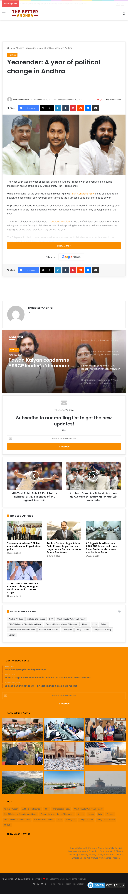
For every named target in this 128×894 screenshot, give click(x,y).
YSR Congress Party (83, 193)
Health (85, 624)
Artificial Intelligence (36, 619)
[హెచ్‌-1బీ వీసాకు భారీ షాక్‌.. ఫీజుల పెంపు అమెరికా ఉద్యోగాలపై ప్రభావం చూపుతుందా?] (105, 753)
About (61, 884)
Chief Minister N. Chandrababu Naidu (25, 624)
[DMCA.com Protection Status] (106, 888)
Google (80, 814)
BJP (51, 619)
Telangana (67, 629)
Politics (20, 48)
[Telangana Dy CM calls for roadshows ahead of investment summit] (22, 729)
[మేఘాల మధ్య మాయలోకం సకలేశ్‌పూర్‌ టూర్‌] (22, 782)
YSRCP (12, 635)
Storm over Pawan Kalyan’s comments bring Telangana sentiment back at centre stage (23, 588)
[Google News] (71, 257)
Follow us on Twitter (17, 834)
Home (12, 48)
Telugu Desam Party (102, 629)
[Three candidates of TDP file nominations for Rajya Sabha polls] (24, 530)
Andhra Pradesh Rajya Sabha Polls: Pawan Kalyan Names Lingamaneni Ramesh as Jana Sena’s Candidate (64, 548)
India (94, 624)
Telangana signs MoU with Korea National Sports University (49, 3)
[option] (64, 361)
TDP (60, 819)
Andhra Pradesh (16, 619)
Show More (63, 245)
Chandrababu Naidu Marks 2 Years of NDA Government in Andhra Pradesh (41, 363)
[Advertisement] (64, 30)
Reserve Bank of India (48, 629)
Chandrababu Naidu (59, 221)
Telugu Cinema (82, 629)
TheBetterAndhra (21, 99)
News (13, 349)
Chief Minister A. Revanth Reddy (71, 619)
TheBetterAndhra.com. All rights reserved (66, 879)
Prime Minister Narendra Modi (22, 629)
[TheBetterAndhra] (25, 13)
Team (68, 884)
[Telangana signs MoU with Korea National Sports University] (105, 729)
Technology (78, 884)
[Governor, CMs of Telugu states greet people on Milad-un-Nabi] (64, 756)
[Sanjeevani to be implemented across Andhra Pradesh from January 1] (64, 729)
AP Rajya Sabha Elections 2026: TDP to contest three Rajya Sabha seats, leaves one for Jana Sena (101, 548)
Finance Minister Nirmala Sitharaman (62, 624)
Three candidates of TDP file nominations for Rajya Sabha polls (24, 546)
